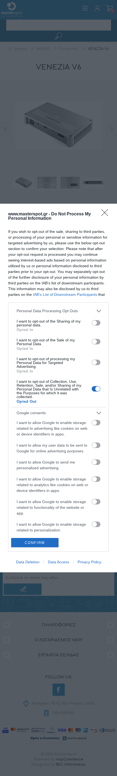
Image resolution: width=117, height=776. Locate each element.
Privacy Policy (89, 562)
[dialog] (58, 388)
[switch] (96, 323)
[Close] (106, 214)
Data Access (58, 562)
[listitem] (58, 311)
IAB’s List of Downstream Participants (65, 294)
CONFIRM (35, 543)
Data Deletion (27, 562)
